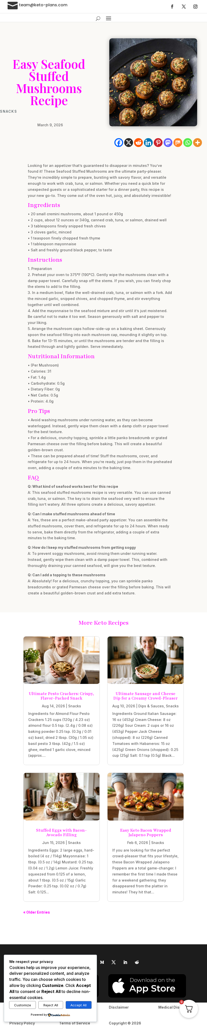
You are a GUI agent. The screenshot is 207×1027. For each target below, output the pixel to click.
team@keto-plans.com (43, 5)
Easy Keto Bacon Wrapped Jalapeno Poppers (145, 833)
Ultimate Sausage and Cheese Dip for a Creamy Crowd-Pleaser (145, 696)
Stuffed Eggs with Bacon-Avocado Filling (61, 833)
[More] (197, 142)
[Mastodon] (168, 142)
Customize (22, 1005)
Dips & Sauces (151, 706)
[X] (128, 142)
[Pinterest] (158, 142)
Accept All (78, 1005)
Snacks (8, 111)
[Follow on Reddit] (137, 962)
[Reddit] (138, 142)
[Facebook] (118, 142)
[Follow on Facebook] (172, 7)
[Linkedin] (148, 142)
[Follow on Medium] (102, 962)
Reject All (50, 1005)
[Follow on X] (184, 7)
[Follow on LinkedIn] (125, 962)
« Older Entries (36, 912)
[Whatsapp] (187, 142)
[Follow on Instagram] (195, 7)
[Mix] (177, 142)
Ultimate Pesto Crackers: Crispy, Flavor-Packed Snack (61, 696)
